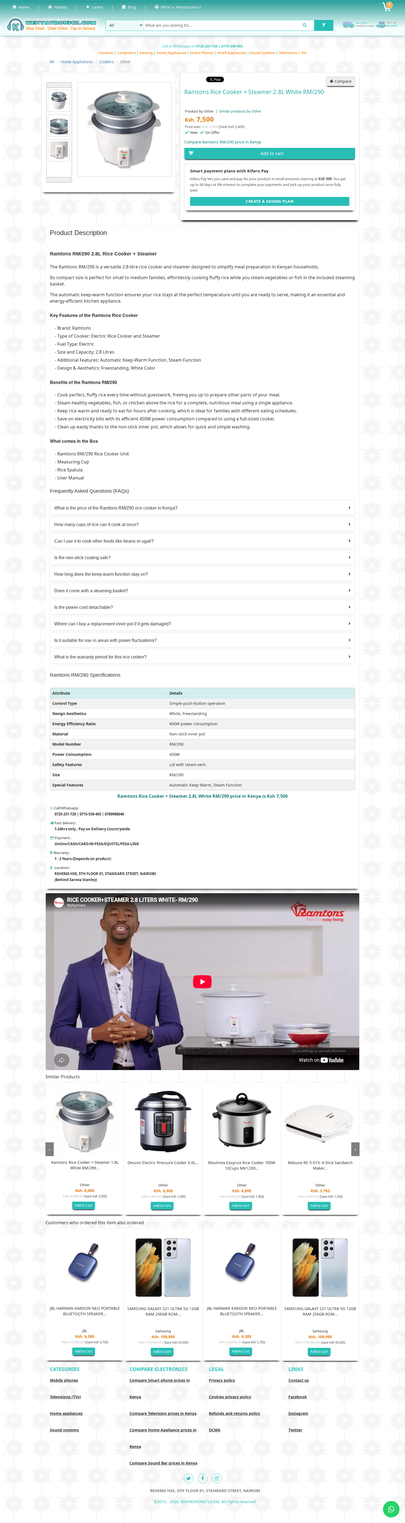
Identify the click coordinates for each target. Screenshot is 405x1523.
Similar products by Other (239, 111)
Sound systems (64, 1430)
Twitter (295, 1430)
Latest (96, 7)
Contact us (298, 1380)
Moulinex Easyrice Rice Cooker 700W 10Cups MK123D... (241, 1165)
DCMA (214, 1430)
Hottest (59, 7)
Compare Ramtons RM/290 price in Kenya (222, 142)
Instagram (298, 1413)
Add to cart (272, 153)
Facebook (297, 1396)
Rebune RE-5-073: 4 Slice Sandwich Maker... (320, 1165)
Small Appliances (232, 52)
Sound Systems (263, 52)
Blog (131, 7)
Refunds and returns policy (234, 1413)
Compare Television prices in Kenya (162, 1413)
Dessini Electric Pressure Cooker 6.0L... (163, 1162)
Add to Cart (83, 1205)
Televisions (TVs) (65, 1396)
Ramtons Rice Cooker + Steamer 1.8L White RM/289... (84, 1165)
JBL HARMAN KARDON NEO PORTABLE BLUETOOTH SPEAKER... (85, 1311)
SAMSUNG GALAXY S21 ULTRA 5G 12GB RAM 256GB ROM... (163, 1311)
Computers (127, 52)
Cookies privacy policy (230, 1396)
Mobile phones (64, 1380)
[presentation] (49, 1149)
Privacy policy (222, 1380)
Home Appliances (171, 52)
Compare (343, 81)
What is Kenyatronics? (180, 7)
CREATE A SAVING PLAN (269, 201)
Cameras (106, 52)
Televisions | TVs (293, 52)
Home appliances (66, 1413)
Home (22, 7)
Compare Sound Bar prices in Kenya (163, 1463)
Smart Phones (202, 52)
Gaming (146, 52)
